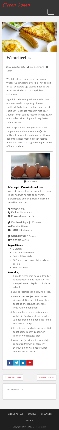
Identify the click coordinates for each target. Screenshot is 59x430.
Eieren (9, 70)
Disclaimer (46, 414)
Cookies (32, 414)
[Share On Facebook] (10, 363)
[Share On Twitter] (16, 363)
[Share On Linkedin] (23, 363)
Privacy (29, 420)
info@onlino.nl (37, 66)
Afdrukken (31, 181)
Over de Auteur (15, 414)
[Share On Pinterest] (29, 363)
